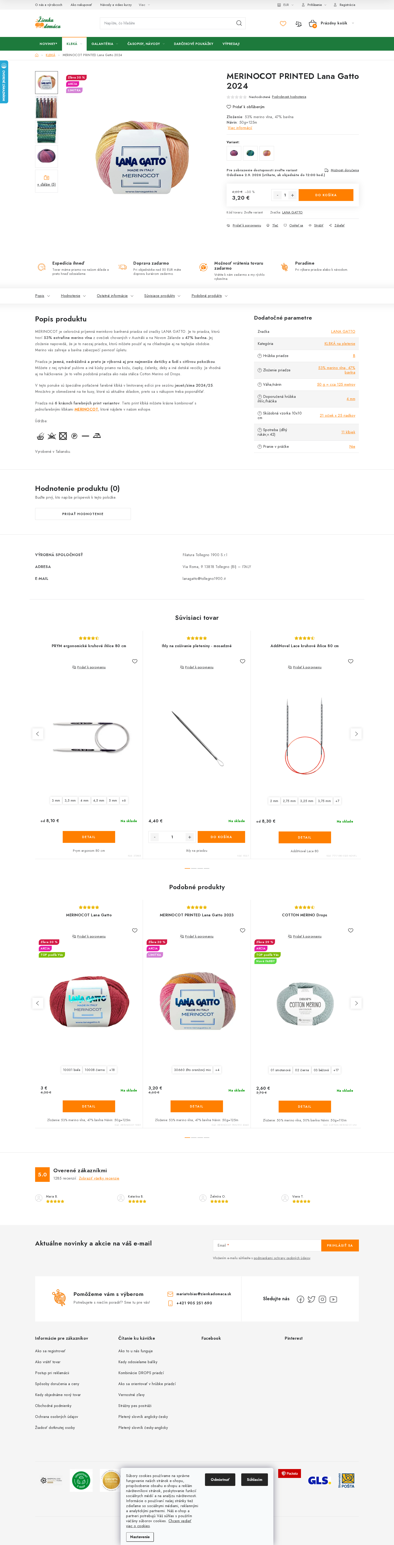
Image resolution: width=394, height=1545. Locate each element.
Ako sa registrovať (50, 1351)
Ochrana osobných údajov (56, 1416)
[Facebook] (300, 1299)
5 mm (113, 800)
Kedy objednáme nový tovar (58, 1394)
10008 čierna (95, 1070)
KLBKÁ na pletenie (339, 343)
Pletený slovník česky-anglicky (143, 1427)
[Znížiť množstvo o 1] (277, 195)
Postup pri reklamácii (52, 1373)
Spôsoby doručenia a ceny (57, 1383)
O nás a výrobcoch (48, 5)
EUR (286, 5)
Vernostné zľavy (131, 1394)
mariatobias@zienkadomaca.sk (203, 1294)
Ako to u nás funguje (135, 1351)
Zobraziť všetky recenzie (99, 1178)
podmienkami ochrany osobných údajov (282, 1258)
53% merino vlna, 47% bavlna (336, 370)
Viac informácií (240, 127)
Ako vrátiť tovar (47, 1362)
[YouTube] (333, 1299)
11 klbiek (348, 432)
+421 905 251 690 (194, 1303)
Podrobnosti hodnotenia (289, 96)
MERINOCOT (86, 409)
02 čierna (302, 1070)
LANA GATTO (292, 212)
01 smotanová (280, 1070)
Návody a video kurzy (116, 5)
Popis (39, 295)
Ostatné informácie (112, 295)
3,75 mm (324, 801)
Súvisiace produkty (159, 295)
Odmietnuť (220, 1479)
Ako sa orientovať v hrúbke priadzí (147, 1383)
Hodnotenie (70, 295)
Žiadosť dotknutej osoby (55, 1427)
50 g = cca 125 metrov (336, 384)
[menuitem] (48, 44)
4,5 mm (98, 800)
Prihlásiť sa (340, 1245)
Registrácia (347, 5)
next (356, 733)
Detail (89, 837)
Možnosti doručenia (345, 170)
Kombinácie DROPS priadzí (141, 1373)
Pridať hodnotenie (83, 514)
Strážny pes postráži (134, 1405)
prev (37, 733)
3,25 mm (307, 801)
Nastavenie (140, 1537)
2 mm (274, 801)
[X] (311, 1299)
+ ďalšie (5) (46, 184)
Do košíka (326, 195)
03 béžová (321, 1070)
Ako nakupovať (81, 5)
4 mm (351, 398)
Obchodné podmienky (53, 1405)
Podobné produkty (207, 295)
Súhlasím (254, 1479)
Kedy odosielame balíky (137, 1362)
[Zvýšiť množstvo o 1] (292, 195)
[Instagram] (322, 1299)
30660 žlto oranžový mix (192, 1070)
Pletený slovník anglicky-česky (143, 1416)
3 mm (56, 800)
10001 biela (71, 1070)
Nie (352, 446)
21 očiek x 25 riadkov (337, 415)
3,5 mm (70, 800)
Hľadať (239, 23)
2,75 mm (289, 801)
